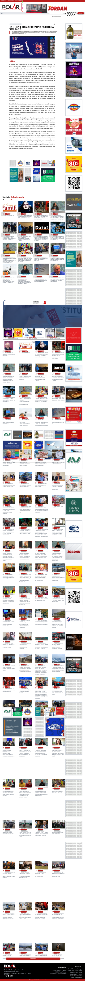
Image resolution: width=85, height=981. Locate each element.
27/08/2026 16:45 (25, 789)
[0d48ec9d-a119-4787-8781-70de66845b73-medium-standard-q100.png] (11, 9)
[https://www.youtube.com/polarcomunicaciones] (22, 10)
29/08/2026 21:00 (56, 214)
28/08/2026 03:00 (25, 687)
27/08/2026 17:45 (41, 747)
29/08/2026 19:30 (40, 234)
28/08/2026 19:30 (41, 550)
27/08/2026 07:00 (25, 912)
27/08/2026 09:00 (58, 871)
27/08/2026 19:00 (25, 747)
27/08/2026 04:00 (8, 953)
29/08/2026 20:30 (8, 234)
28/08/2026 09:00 (58, 642)
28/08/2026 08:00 (8, 664)
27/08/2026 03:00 (25, 953)
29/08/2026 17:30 (40, 255)
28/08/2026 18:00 (58, 573)
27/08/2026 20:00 (8, 747)
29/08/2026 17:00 (56, 255)
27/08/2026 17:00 (8, 789)
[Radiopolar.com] (1, 13)
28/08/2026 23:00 (8, 528)
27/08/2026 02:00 (41, 953)
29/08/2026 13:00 (56, 276)
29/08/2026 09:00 (8, 482)
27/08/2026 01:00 (58, 953)
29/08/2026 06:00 (58, 482)
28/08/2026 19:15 (58, 550)
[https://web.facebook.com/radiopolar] (22, 4)
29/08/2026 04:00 (25, 505)
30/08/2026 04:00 (9, 351)
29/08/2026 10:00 (58, 459)
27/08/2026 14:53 (25, 830)
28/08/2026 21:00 (41, 528)
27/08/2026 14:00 (41, 830)
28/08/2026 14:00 (25, 619)
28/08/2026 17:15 (25, 596)
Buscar (80, 13)
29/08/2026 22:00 (40, 214)
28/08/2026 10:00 (41, 642)
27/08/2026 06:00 (41, 912)
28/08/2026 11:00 (25, 642)
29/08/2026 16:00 (8, 276)
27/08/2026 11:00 (25, 871)
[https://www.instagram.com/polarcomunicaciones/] (22, 9)
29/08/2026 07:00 (41, 482)
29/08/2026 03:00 (41, 505)
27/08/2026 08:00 (8, 912)
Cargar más (33, 958)
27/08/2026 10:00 (41, 871)
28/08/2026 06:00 (41, 664)
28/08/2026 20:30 (58, 528)
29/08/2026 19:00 (56, 234)
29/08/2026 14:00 (40, 276)
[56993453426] (22, 3)
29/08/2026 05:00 (8, 505)
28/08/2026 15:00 (8, 619)
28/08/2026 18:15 (41, 573)
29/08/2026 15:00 (24, 276)
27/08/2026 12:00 (8, 871)
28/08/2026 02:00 (41, 687)
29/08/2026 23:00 (24, 214)
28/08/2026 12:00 (58, 619)
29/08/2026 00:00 (58, 505)
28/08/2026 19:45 (25, 550)
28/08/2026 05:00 (58, 664)
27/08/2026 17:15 (58, 747)
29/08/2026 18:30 (8, 255)
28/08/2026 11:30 (8, 642)
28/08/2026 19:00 (8, 573)
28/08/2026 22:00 (25, 528)
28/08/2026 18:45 (25, 573)
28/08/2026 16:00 (58, 596)
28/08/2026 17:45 (8, 596)
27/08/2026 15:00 (8, 830)
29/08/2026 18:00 (24, 255)
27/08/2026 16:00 (58, 789)
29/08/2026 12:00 (25, 459)
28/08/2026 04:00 (8, 687)
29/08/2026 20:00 (24, 234)
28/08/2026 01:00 (58, 687)
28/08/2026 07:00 (25, 664)
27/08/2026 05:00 (58, 912)
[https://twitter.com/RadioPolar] (22, 6)
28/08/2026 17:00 (41, 596)
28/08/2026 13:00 (41, 619)
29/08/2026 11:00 (41, 459)
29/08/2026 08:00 (25, 482)
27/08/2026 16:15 (41, 789)
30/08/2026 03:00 (8, 214)
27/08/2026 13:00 (58, 830)
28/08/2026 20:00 (8, 550)
